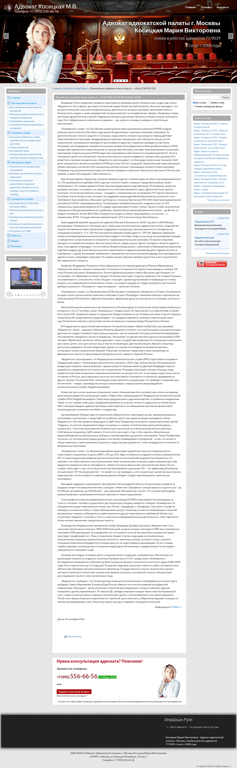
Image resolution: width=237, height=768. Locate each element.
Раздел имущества (19, 147)
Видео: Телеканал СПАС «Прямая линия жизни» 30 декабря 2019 (210, 181)
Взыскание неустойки (20, 231)
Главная (190, 7)
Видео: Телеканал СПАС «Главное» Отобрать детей (211, 125)
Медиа (15, 240)
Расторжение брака (19, 151)
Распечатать (74, 636)
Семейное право (20, 132)
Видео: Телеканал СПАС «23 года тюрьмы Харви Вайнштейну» (210, 167)
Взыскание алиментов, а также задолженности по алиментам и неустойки (25, 140)
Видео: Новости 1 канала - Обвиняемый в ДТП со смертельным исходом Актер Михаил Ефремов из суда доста (211, 156)
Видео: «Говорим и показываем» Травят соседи (209, 188)
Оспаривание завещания (22, 121)
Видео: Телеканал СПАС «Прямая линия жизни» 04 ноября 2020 (210, 139)
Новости (16, 235)
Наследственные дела (24, 103)
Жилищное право (21, 162)
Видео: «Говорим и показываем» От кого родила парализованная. (211, 195)
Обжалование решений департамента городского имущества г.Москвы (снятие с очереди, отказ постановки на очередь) (24, 187)
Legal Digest (81, 88)
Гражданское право (22, 198)
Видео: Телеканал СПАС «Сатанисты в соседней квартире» (210, 174)
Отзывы (206, 7)
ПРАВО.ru (176, 606)
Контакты (223, 7)
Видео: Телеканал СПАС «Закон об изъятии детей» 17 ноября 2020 (211, 132)
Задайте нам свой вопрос (74, 691)
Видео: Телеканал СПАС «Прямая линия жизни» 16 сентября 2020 (210, 146)
